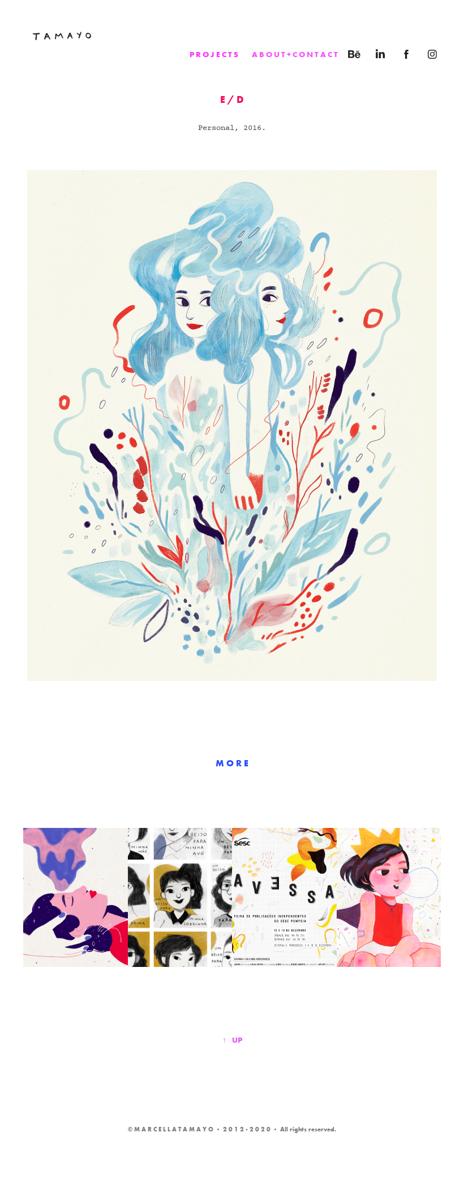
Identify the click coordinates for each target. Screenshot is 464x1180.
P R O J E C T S (214, 54)
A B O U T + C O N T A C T (295, 54)
